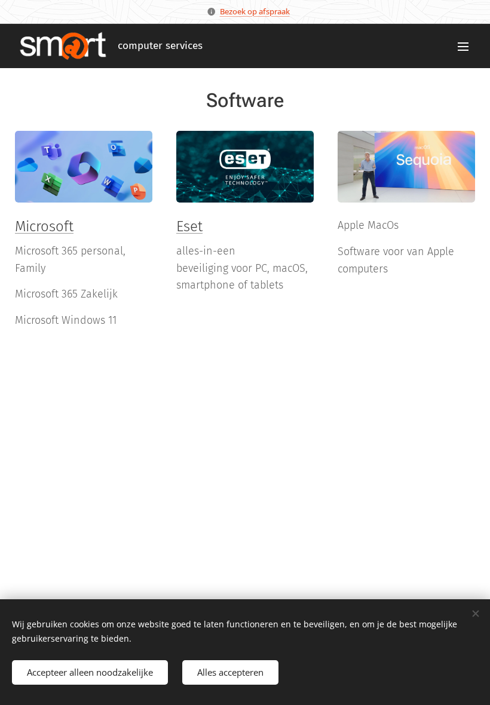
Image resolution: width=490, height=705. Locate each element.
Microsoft (44, 226)
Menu (463, 46)
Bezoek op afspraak (255, 11)
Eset (189, 226)
